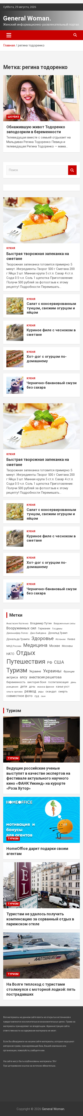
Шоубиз (13, 116)
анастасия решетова (45, 677)
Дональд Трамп (57, 633)
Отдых (25, 652)
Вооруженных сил (21, 628)
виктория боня (36, 682)
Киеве (71, 639)
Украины (52, 670)
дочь (32, 686)
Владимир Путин (41, 623)
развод (30, 691)
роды (41, 691)
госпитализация (58, 682)
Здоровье (42, 638)
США (59, 662)
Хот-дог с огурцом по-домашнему (47, 358)
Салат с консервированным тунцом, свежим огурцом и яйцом (51, 307)
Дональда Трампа (18, 639)
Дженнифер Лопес (17, 633)
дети (23, 686)
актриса (12, 677)
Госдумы (57, 628)
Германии (44, 628)
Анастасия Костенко (17, 623)
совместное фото (19, 696)
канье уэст (62, 686)
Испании (61, 639)
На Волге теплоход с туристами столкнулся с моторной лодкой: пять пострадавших (40, 989)
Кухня (10, 248)
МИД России (13, 646)
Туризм (16, 670)
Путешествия (25, 661)
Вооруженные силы (64, 623)
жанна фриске (45, 686)
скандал (51, 691)
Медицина (35, 645)
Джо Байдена (38, 633)
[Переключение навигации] (8, 35)
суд (36, 696)
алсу (23, 677)
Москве (54, 645)
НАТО (10, 654)
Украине (35, 671)
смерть (63, 691)
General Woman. (27, 18)
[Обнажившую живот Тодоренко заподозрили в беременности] (41, 98)
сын (43, 696)
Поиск (72, 170)
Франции (68, 671)
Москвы (67, 645)
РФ (49, 662)
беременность (16, 682)
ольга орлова (14, 691)
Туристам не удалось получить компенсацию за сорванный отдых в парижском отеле (40, 919)
